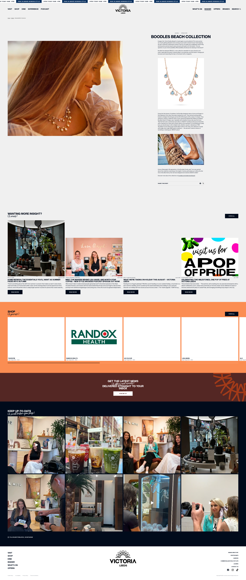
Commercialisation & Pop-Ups (229, 561)
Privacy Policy (25, 575)
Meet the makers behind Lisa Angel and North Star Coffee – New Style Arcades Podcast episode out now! (93, 280)
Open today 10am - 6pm (51, 1)
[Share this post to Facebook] (200, 183)
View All (232, 313)
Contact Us (234, 566)
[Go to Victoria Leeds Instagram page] (233, 570)
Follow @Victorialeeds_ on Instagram (21, 537)
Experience (33, 9)
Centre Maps (234, 555)
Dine (24, 9)
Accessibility (17, 575)
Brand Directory (233, 552)
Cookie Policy (10, 575)
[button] (238, 339)
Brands (226, 9)
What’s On (197, 9)
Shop (16, 9)
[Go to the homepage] (123, 9)
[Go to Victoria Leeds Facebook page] (228, 570)
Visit (10, 9)
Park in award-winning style (29, 1)
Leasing (236, 563)
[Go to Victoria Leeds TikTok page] (237, 570)
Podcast (45, 9)
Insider (207, 9)
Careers (235, 558)
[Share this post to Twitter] (203, 183)
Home (9, 18)
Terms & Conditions (34, 575)
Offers (217, 9)
